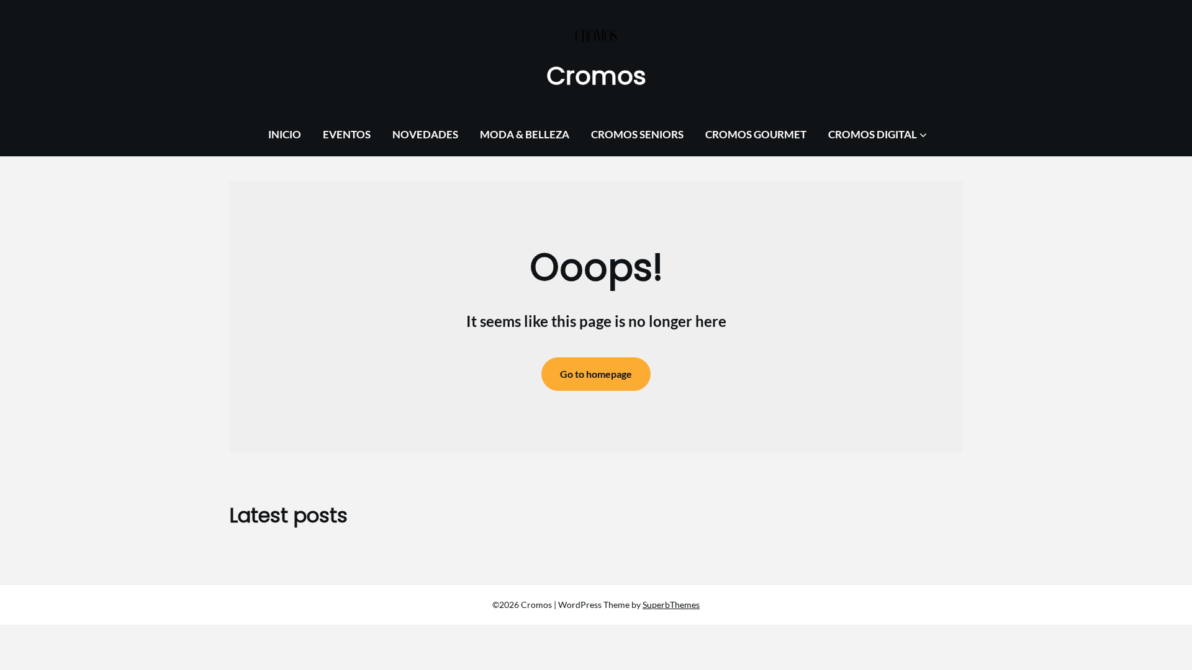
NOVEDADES (425, 134)
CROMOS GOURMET (755, 134)
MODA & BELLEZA (524, 134)
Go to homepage (596, 374)
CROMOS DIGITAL (872, 134)
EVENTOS (347, 134)
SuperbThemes (671, 604)
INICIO (284, 134)
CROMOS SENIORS (637, 134)
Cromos (596, 76)
